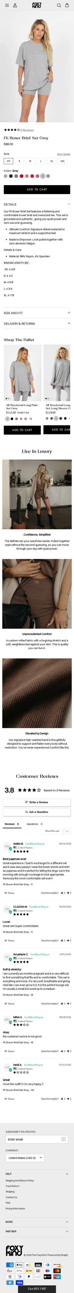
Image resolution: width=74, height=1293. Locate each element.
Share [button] (10, 893)
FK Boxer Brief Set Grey (16, 884)
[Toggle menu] (7, 5)
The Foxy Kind (39, 1255)
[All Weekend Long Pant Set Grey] (23, 373)
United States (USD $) (22, 1158)
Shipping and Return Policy (20, 1180)
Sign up (63, 1139)
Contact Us (11, 1197)
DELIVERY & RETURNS (19, 323)
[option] (37, 66)
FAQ (8, 1202)
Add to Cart (37, 189)
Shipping (10, 1191)
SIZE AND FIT (13, 313)
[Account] (15, 5)
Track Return (12, 1186)
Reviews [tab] (9, 823)
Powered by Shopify (57, 1255)
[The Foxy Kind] (37, 5)
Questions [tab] (32, 823)
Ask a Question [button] (38, 812)
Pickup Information (15, 1208)
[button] (63, 893)
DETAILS (10, 204)
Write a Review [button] (38, 802)
